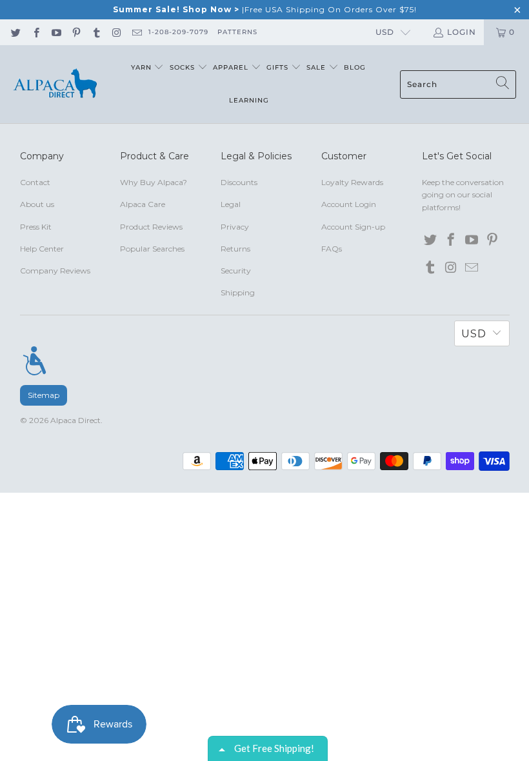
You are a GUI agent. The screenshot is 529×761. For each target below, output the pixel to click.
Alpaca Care (142, 204)
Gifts (278, 67)
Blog (355, 67)
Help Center (42, 248)
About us (37, 204)
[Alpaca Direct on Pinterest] (75, 32)
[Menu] (34, 360)
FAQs (331, 248)
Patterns (237, 32)
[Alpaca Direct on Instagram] (115, 32)
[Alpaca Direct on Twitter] (15, 32)
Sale (317, 67)
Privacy (235, 227)
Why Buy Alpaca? (153, 182)
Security (236, 270)
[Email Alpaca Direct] (136, 32)
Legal (231, 204)
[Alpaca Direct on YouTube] (55, 32)
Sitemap (43, 395)
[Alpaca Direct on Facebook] (35, 32)
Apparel (232, 67)
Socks (183, 67)
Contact (35, 182)
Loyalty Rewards (352, 182)
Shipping (238, 292)
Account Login (348, 204)
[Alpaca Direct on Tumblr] (95, 32)
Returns (235, 248)
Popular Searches (152, 248)
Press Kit (36, 227)
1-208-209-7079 (178, 32)
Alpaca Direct (75, 420)
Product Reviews (151, 227)
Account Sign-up (353, 227)
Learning (249, 100)
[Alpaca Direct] (55, 84)
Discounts (239, 182)
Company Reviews (55, 270)
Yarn (142, 67)
